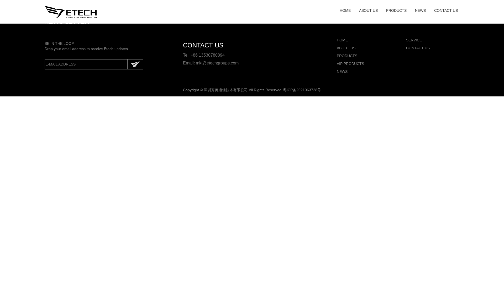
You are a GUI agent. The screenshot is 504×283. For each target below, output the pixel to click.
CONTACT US (446, 10)
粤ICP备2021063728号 (302, 90)
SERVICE (414, 40)
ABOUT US (368, 10)
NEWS (420, 10)
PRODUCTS (396, 10)
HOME (345, 10)
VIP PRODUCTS (350, 64)
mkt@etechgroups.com (217, 63)
